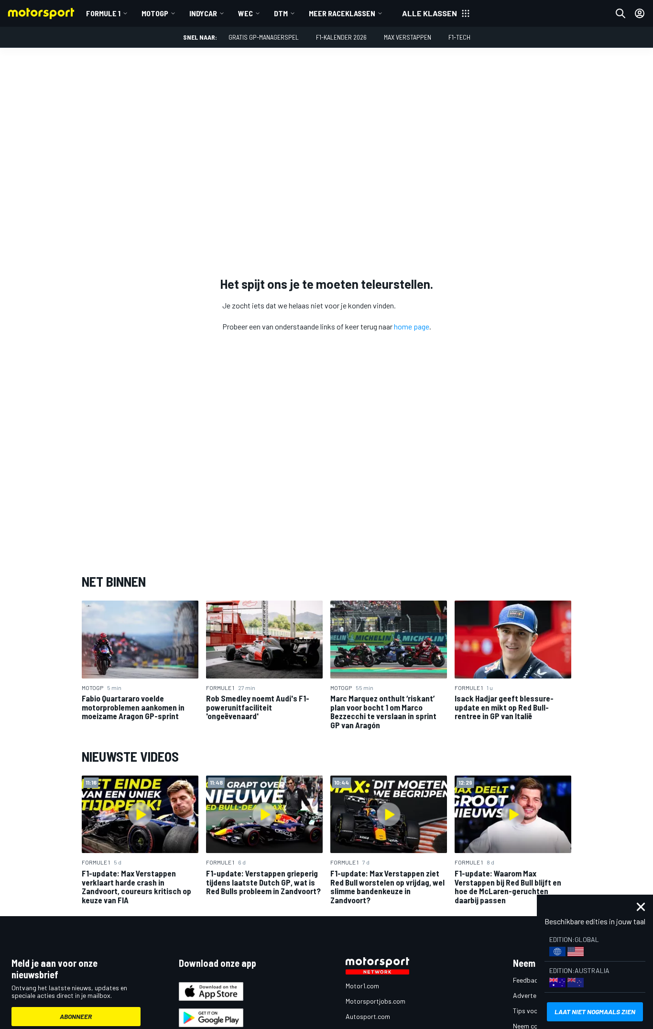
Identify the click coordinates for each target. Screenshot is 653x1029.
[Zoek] (620, 13)
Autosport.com (368, 1016)
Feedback (527, 980)
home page (411, 326)
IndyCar (203, 13)
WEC (245, 13)
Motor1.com (362, 986)
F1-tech (459, 37)
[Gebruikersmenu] (639, 13)
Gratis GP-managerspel (264, 37)
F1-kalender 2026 (341, 37)
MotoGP (154, 13)
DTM (281, 13)
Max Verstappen (407, 37)
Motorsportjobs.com (375, 1001)
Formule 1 (103, 13)
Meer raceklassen (342, 13)
